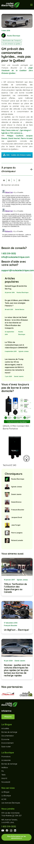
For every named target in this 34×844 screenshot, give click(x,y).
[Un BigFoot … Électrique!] (17, 617)
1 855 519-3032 (8, 253)
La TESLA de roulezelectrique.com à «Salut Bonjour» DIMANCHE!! (16, 345)
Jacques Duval (16, 517)
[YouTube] (2, 830)
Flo (2, 771)
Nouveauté (5, 782)
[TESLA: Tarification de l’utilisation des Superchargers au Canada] (17, 577)
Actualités (5, 728)
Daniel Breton (19, 309)
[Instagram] (11, 830)
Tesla (3, 775)
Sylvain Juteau (24, 351)
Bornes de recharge (9, 732)
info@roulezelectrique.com (15, 257)
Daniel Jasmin (19, 376)
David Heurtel (14, 138)
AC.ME (3, 799)
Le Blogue (5, 792)
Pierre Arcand (26, 138)
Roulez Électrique (13, 36)
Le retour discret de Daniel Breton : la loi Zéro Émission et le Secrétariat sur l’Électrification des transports (16, 322)
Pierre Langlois (16, 533)
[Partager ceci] (9, 180)
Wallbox (4, 767)
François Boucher (17, 510)
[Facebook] (7, 830)
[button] (31, 5)
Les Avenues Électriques (10, 803)
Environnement (7, 743)
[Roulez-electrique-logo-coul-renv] (10, 4)
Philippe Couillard (15, 136)
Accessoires (6, 760)
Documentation (7, 736)
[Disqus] (17, 213)
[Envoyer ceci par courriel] (4, 180)
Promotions (5, 756)
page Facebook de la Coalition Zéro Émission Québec (17, 70)
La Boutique (6, 795)
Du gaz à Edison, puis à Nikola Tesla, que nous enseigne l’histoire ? (17, 303)
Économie (5, 739)
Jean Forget (15, 525)
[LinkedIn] (15, 830)
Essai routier (6, 746)
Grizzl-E (4, 778)
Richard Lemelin (17, 540)
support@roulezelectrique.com (17, 270)
